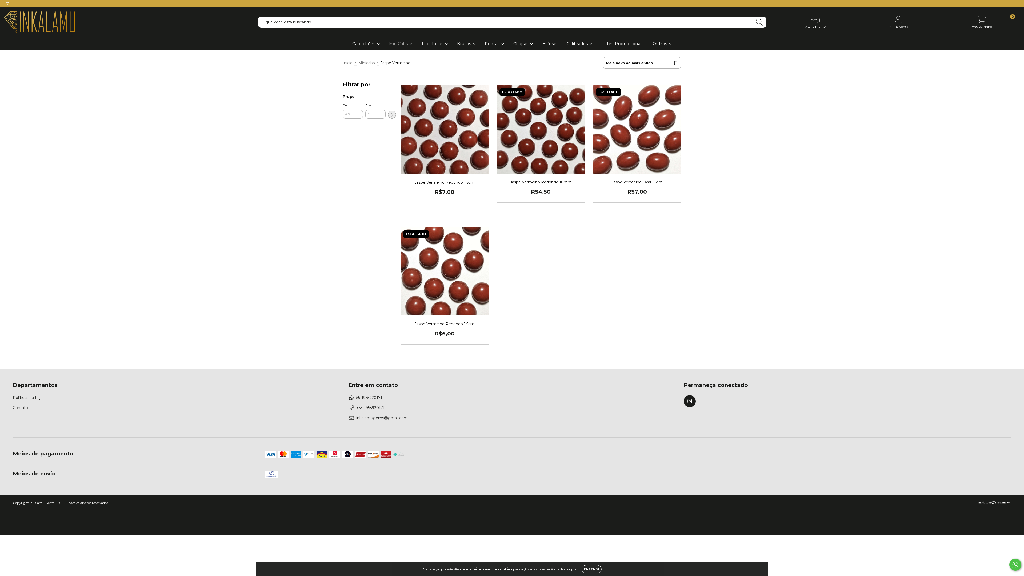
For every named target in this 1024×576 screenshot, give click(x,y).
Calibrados (578, 43)
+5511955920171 (370, 407)
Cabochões (364, 43)
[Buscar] (759, 22)
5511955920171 (369, 397)
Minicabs (366, 63)
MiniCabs (399, 43)
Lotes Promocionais (623, 43)
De (345, 105)
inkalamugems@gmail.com (382, 417)
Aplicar (392, 115)
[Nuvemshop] (994, 503)
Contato (20, 407)
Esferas (550, 43)
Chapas (521, 43)
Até (368, 105)
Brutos (465, 43)
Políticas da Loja (28, 397)
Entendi (591, 569)
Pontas (493, 43)
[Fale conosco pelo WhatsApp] (1015, 565)
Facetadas (433, 43)
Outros (661, 43)
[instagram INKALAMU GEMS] (7, 3)
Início (348, 63)
